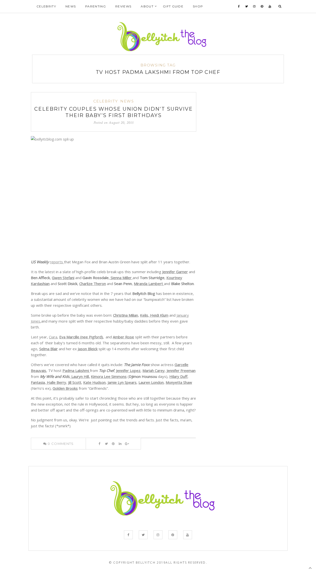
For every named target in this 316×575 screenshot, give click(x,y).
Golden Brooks (65, 388)
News (70, 6)
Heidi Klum (158, 315)
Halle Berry (56, 382)
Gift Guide (173, 6)
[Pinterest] (262, 6)
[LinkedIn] (120, 443)
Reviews (123, 6)
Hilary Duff (178, 376)
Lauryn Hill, (80, 376)
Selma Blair (48, 348)
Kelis (144, 315)
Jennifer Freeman (181, 370)
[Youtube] (270, 6)
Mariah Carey (153, 370)
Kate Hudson (94, 382)
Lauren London (151, 382)
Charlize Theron (92, 283)
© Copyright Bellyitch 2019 (137, 562)
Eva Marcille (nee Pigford (80, 336)
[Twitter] (247, 6)
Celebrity (46, 6)
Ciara (53, 336)
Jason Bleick (88, 348)
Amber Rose (123, 336)
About (147, 6)
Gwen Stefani (63, 277)
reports (57, 261)
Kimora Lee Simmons (109, 376)
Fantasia (38, 382)
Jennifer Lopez (128, 370)
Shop (198, 6)
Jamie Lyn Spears (122, 382)
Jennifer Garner (175, 271)
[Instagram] (254, 6)
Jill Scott (74, 382)
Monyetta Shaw (179, 382)
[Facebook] (239, 6)
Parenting (95, 6)
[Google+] (127, 443)
